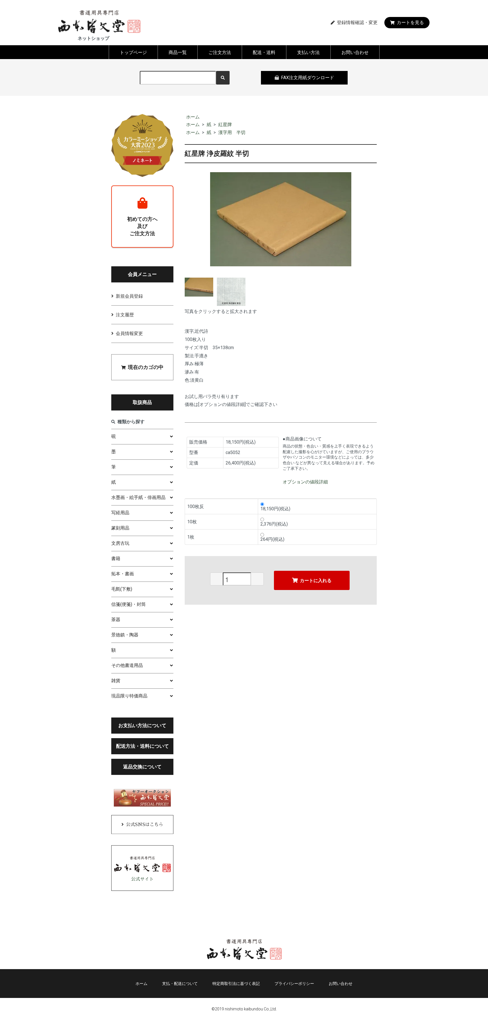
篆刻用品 (120, 528)
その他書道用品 (127, 665)
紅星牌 (225, 124)
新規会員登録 (129, 296)
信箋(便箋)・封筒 (128, 604)
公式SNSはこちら (144, 824)
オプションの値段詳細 (305, 482)
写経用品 (120, 512)
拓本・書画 (122, 573)
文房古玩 (120, 543)
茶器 (115, 619)
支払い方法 (308, 52)
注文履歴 (125, 314)
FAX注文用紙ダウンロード (307, 77)
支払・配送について (180, 983)
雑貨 (115, 680)
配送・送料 (264, 52)
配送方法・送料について (142, 746)
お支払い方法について (142, 725)
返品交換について (142, 767)
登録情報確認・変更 (357, 22)
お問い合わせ (355, 52)
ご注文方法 (219, 52)
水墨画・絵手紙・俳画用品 (138, 497)
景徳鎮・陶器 (124, 635)
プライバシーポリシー (294, 983)
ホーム (193, 117)
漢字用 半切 (231, 132)
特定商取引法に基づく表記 (236, 983)
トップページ (133, 52)
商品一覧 (178, 52)
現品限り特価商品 (129, 696)
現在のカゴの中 (146, 367)
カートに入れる (316, 580)
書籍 (115, 558)
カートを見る (410, 22)
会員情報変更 (129, 333)
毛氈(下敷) (121, 589)
